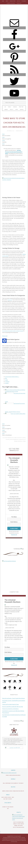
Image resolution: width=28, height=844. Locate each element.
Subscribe (14, 528)
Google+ (7, 383)
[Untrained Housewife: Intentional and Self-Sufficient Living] (14, 736)
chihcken (7, 439)
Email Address (14, 522)
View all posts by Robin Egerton (12, 376)
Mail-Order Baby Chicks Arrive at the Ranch (13, 783)
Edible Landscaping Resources (13, 775)
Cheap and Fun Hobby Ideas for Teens (10, 704)
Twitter (6, 380)
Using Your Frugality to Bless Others (18, 413)
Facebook (7, 381)
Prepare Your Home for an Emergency (10, 708)
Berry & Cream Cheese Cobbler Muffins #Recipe (13, 790)
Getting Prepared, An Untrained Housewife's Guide (13, 152)
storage (24, 441)
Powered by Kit (14, 534)
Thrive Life (10, 299)
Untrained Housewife (14, 11)
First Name (14, 517)
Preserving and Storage (12, 437)
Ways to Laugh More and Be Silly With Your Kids (12, 706)
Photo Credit (4, 336)
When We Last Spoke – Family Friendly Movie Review (13, 698)
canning (24, 437)
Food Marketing (16, 548)
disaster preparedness (14, 439)
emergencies (21, 439)
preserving (20, 441)
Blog (6, 378)
